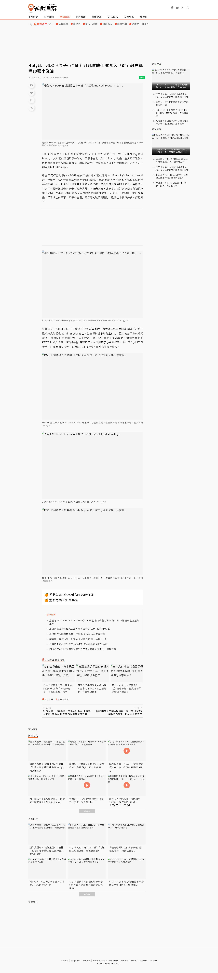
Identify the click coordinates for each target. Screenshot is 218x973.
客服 (78, 960)
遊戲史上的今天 (140, 24)
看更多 (87, 811)
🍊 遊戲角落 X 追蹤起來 (61, 600)
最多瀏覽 (156, 129)
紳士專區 (96, 16)
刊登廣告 (64, 960)
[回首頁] (42, 8)
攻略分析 (33, 16)
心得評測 (49, 16)
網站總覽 (153, 960)
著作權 (104, 960)
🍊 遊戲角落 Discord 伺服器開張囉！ (71, 594)
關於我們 (143, 960)
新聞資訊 (65, 16)
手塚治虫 (49, 699)
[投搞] (172, 7)
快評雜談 (81, 16)
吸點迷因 (107, 24)
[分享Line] (31, 93)
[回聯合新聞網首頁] (31, 8)
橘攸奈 (76, 24)
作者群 (143, 16)
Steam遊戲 (91, 24)
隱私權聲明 (113, 960)
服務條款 (96, 960)
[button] (187, 7)
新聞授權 (86, 960)
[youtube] (177, 7)
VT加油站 (113, 16)
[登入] (182, 7)
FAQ (73, 960)
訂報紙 (134, 960)
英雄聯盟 (63, 24)
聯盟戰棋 (122, 24)
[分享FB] (31, 85)
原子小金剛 (63, 699)
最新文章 (156, 64)
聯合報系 (124, 960)
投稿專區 (129, 16)
